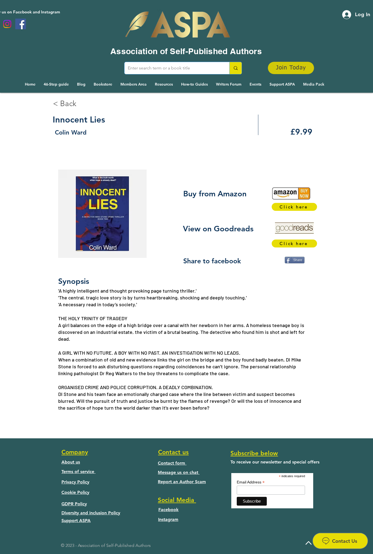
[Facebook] (20, 24)
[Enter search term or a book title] (235, 68)
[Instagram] (7, 24)
